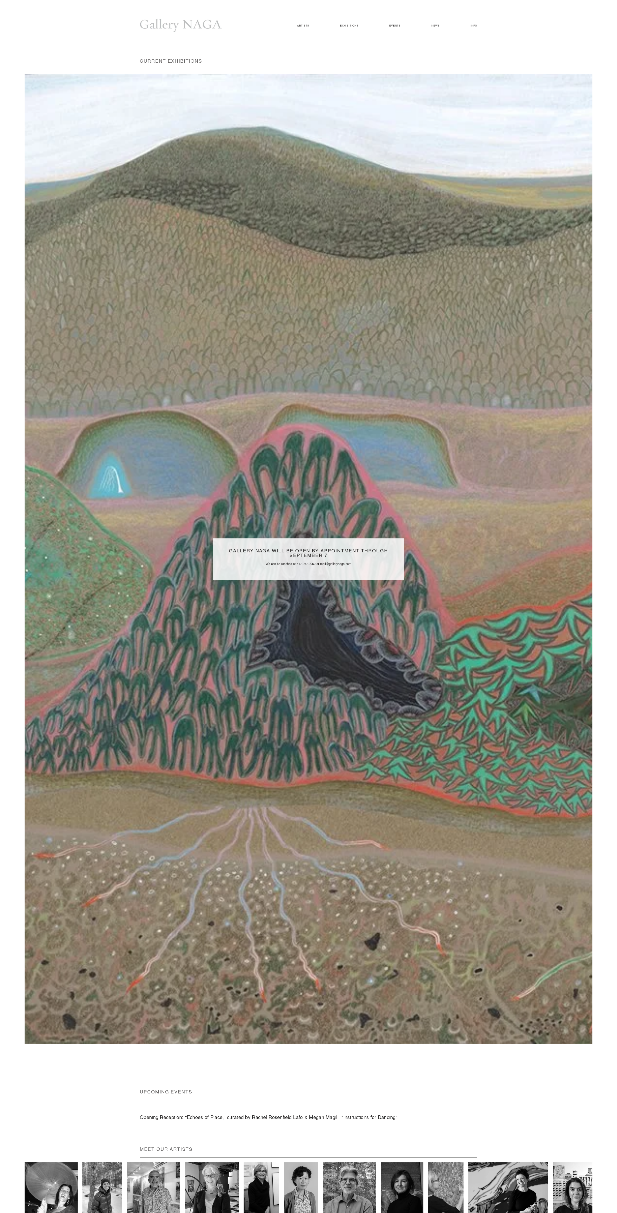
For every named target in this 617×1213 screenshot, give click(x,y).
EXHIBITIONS (349, 25)
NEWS (435, 25)
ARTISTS (303, 25)
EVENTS (395, 25)
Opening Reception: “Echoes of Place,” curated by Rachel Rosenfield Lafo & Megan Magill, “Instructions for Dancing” (268, 1116)
